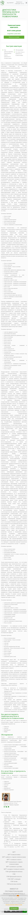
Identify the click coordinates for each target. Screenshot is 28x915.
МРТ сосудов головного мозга (14, 869)
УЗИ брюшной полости (14, 876)
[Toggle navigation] (26, 3)
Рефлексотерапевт (9, 789)
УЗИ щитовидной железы (14, 871)
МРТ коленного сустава (14, 866)
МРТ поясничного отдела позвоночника (14, 863)
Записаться (19, 2)
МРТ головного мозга (14, 859)
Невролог (6, 726)
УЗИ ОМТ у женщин (14, 879)
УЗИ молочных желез (14, 884)
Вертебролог (7, 730)
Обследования (19, 50)
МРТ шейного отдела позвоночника (14, 857)
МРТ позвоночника (14, 854)
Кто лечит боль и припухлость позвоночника (20, 53)
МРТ (14, 852)
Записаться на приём (14, 37)
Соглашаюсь (14, 908)
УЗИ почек (14, 881)
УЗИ (14, 874)
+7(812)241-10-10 (19, 3)
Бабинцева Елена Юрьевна (14, 801)
